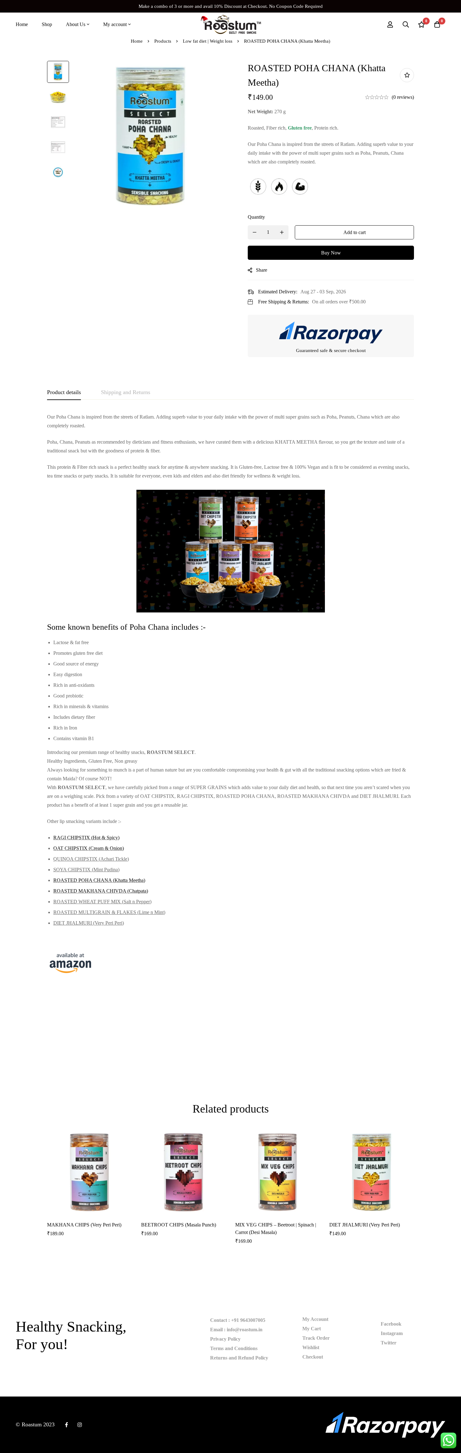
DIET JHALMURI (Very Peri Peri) (364, 1224)
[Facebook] (66, 1424)
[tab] (64, 392)
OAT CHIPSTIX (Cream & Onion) (88, 848)
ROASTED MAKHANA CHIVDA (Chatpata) (100, 891)
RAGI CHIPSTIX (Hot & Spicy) (86, 837)
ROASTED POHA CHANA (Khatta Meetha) (99, 880)
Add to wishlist (407, 75)
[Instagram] (79, 1424)
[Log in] (390, 24)
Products (162, 41)
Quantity (256, 217)
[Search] (406, 24)
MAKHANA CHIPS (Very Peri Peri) (84, 1224)
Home (137, 41)
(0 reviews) (403, 97)
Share (261, 270)
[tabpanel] (230, 699)
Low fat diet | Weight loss (207, 41)
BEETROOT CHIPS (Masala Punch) (178, 1224)
